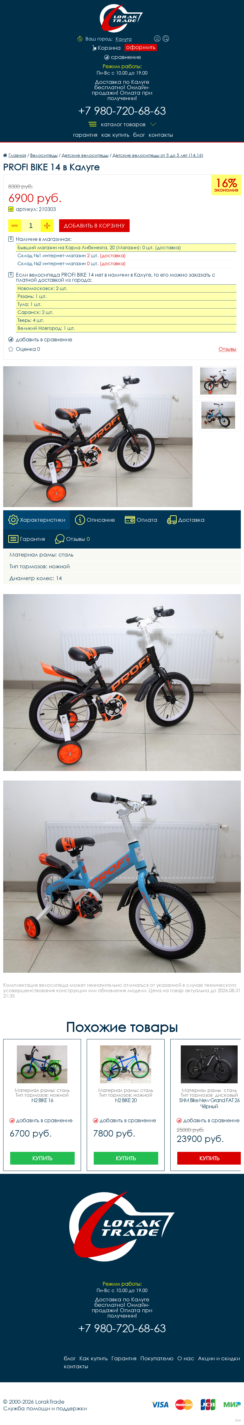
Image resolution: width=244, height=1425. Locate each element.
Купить (42, 1158)
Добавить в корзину (94, 225)
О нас (185, 1358)
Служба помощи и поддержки (45, 1408)
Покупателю (156, 1358)
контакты (161, 134)
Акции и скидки (219, 1358)
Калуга (124, 39)
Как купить (115, 134)
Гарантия (85, 134)
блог (139, 134)
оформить (140, 47)
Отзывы (227, 349)
